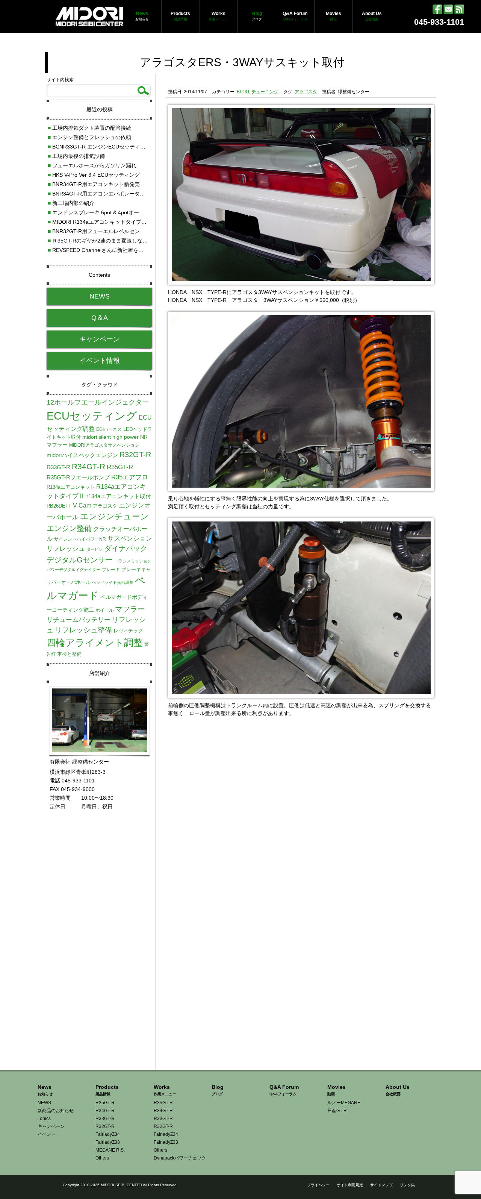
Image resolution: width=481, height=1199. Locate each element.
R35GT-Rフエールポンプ (78, 477)
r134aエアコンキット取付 (118, 496)
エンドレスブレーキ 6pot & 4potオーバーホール (106, 212)
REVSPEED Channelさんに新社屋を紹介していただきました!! (123, 250)
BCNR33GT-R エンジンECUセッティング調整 (104, 147)
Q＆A (99, 317)
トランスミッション (132, 561)
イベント (47, 1134)
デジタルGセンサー (80, 560)
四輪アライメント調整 (95, 642)
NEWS (99, 296)
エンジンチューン (114, 516)
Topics (44, 1118)
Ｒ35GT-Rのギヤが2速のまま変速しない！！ (103, 241)
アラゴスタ (306, 91)
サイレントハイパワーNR (80, 539)
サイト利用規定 (350, 1185)
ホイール (104, 610)
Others (102, 1158)
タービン (94, 549)
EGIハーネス (109, 429)
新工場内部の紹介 (71, 203)
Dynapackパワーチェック (180, 1158)
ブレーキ (111, 569)
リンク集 (407, 1185)
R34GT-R (88, 466)
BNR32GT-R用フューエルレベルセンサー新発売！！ (112, 231)
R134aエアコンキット (71, 487)
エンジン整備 (69, 528)
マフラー (130, 609)
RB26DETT (59, 506)
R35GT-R (120, 467)
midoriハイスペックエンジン (82, 455)
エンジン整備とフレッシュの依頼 (89, 137)
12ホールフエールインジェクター (98, 402)
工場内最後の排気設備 (76, 156)
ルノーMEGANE (343, 1102)
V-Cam (82, 505)
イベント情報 (99, 360)
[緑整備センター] (89, 22)
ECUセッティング (92, 415)
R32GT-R (135, 454)
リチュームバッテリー (78, 619)
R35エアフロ (129, 477)
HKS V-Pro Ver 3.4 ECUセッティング (94, 175)
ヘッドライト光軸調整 (112, 582)
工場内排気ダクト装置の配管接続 (89, 128)
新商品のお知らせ (56, 1110)
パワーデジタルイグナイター (73, 569)
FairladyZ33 (107, 1142)
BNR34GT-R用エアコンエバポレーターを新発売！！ (112, 194)
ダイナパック (125, 548)
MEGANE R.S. (110, 1150)
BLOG (243, 91)
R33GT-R (58, 467)
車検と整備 (69, 654)
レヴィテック (128, 631)
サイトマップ (381, 1185)
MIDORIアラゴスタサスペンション (104, 445)
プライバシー (318, 1185)
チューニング (264, 91)
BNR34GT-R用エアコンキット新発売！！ (99, 184)
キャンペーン (99, 339)
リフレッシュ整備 (83, 630)
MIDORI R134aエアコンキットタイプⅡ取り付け (108, 222)
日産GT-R (337, 1110)
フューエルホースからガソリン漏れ (92, 165)
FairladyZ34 (107, 1134)
